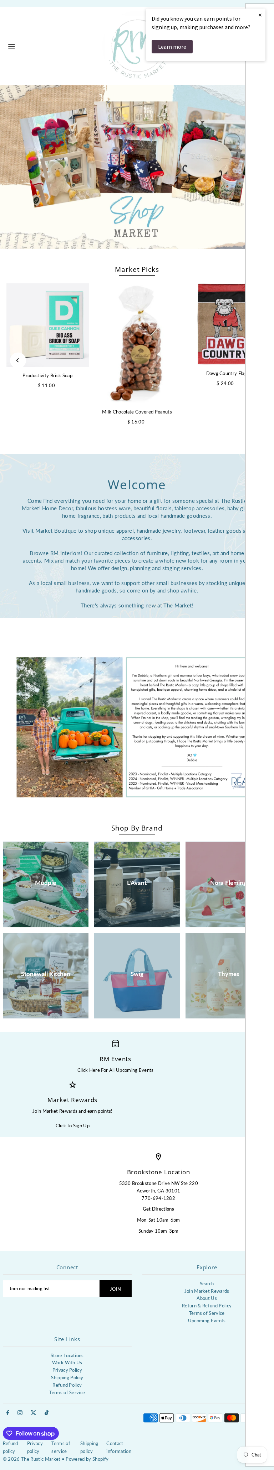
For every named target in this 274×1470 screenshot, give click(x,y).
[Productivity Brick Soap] (47, 325)
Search (207, 1283)
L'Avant (137, 882)
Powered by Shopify (87, 1459)
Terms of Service (207, 1313)
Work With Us (67, 1362)
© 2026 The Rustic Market (32, 1459)
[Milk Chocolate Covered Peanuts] (137, 343)
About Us (207, 1298)
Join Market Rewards (206, 1291)
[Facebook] (7, 1413)
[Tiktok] (47, 1413)
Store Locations (67, 1355)
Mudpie (45, 882)
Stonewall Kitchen (45, 974)
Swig (137, 974)
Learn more (172, 46)
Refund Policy (67, 1385)
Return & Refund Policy (207, 1305)
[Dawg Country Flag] (226, 324)
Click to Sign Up (73, 1125)
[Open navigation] (51, 45)
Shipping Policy (67, 1377)
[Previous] (18, 360)
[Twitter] (33, 1413)
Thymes (228, 974)
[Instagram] (19, 1413)
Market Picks (137, 269)
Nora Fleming (228, 882)
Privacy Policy (67, 1370)
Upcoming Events (207, 1320)
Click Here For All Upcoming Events (115, 1070)
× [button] (260, 14)
